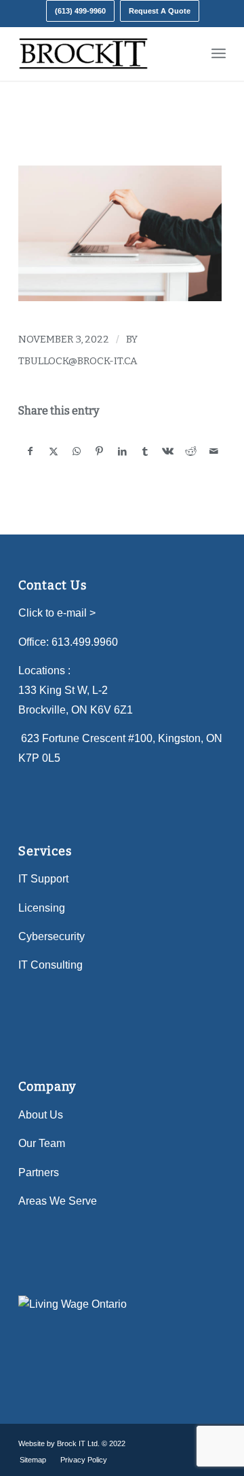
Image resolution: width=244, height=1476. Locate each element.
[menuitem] (80, 11)
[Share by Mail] (214, 451)
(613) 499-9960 (80, 11)
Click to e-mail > (57, 613)
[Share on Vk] (168, 451)
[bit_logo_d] (101, 53)
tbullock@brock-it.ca (78, 361)
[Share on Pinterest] (99, 451)
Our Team (41, 1143)
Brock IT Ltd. (78, 1443)
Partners (38, 1172)
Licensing (41, 908)
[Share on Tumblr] (145, 451)
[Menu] (218, 53)
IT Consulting (50, 965)
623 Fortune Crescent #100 (86, 738)
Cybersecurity (51, 936)
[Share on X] (54, 451)
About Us (40, 1115)
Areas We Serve (57, 1201)
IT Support (43, 879)
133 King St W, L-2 (63, 690)
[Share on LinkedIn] (122, 451)
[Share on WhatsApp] (77, 451)
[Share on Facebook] (30, 451)
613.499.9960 (85, 642)
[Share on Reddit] (191, 451)
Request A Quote (159, 11)
